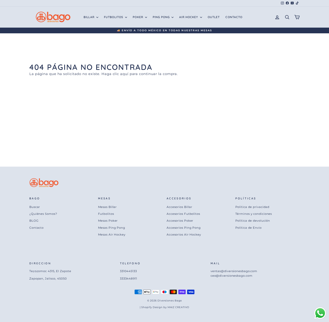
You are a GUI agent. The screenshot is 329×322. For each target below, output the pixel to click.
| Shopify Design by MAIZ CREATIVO (164, 307)
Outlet (214, 17)
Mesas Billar (107, 207)
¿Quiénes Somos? (43, 214)
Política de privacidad (252, 207)
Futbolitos (114, 17)
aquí (124, 74)
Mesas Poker (108, 220)
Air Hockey (189, 17)
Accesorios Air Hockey (184, 234)
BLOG (34, 220)
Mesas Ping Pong (111, 227)
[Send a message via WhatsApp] (320, 313)
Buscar (34, 207)
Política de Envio (248, 227)
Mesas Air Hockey (111, 234)
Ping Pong (162, 17)
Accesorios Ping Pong (184, 227)
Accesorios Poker (180, 220)
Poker (138, 17)
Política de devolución (252, 220)
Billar (89, 17)
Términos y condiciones (253, 214)
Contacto (233, 17)
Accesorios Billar (179, 207)
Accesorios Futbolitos (183, 214)
